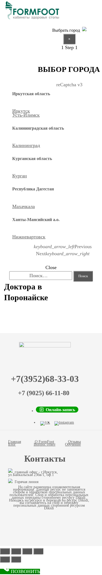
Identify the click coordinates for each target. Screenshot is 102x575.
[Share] (16, 551)
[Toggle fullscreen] (27, 551)
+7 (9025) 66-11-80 (43, 393)
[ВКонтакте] (45, 423)
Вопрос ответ (44, 444)
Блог (12, 444)
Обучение (73, 444)
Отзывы (74, 442)
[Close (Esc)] (5, 551)
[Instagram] (64, 423)
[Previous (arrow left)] (5, 559)
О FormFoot (44, 442)
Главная (14, 442)
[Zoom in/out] (38, 551)
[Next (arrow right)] (16, 559)
